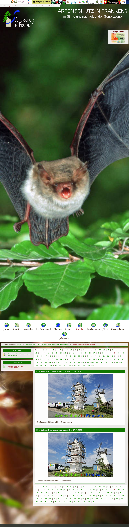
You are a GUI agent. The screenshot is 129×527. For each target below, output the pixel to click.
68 (44, 359)
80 (94, 359)
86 (119, 359)
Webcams (64, 338)
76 (77, 359)
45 (37, 356)
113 (60, 365)
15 (91, 350)
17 (100, 350)
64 (116, 356)
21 (116, 350)
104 (107, 362)
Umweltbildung (118, 329)
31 (69, 353)
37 (94, 353)
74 (69, 359)
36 (90, 353)
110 (46, 365)
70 (52, 359)
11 (75, 350)
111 (51, 365)
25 (44, 353)
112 (56, 365)
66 (36, 359)
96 (70, 362)
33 (77, 353)
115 (70, 365)
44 (123, 353)
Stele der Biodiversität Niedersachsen (83, 344)
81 (98, 359)
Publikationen (93, 329)
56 (83, 356)
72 (61, 359)
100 (88, 362)
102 (97, 362)
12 (79, 350)
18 (104, 350)
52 (66, 356)
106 (117, 362)
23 (36, 353)
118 (84, 365)
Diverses (58, 329)
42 (114, 353)
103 (102, 362)
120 (93, 365)
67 (40, 359)
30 (65, 353)
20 (112, 350)
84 (110, 359)
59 (95, 356)
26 (48, 353)
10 (71, 350)
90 (46, 362)
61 (104, 356)
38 (98, 353)
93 (58, 362)
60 (99, 356)
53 (70, 356)
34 (81, 353)
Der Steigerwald (43, 329)
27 (52, 353)
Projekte (80, 329)
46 (42, 356)
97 (75, 362)
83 (106, 359)
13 (83, 350)
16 (95, 350)
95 (66, 362)
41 (110, 353)
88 (37, 362)
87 (123, 359)
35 (85, 353)
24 (40, 353)
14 (87, 350)
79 (90, 359)
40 (106, 353)
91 (50, 362)
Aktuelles (28, 329)
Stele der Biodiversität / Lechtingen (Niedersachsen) (53, 344)
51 (62, 356)
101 (92, 362)
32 (73, 353)
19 (108, 350)
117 (79, 365)
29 (61, 353)
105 (112, 362)
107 (121, 362)
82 (102, 359)
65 (120, 356)
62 (108, 356)
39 (102, 353)
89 (42, 362)
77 (81, 359)
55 (79, 356)
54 (75, 356)
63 (112, 356)
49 (54, 356)
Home (6, 329)
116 (74, 365)
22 (120, 350)
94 (62, 362)
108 (36, 365)
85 (114, 359)
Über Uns (16, 329)
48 (50, 356)
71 (57, 359)
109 (41, 365)
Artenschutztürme (30, 344)
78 (85, 359)
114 (65, 365)
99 (83, 362)
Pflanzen (69, 329)
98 (79, 362)
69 (48, 359)
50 (58, 356)
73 (65, 359)
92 (54, 362)
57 (87, 356)
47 (46, 356)
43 (119, 353)
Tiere (105, 329)
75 (73, 359)
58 (91, 356)
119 (89, 365)
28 (57, 353)
